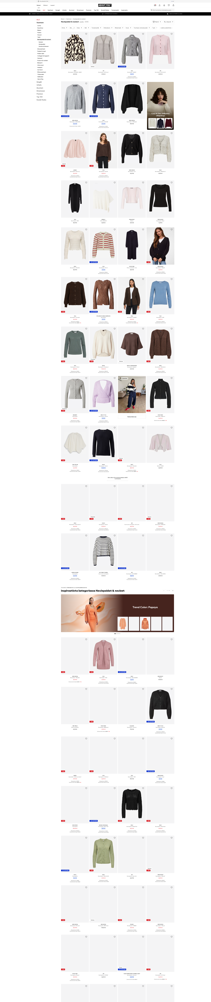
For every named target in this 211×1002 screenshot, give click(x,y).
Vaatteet (68, 19)
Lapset (52, 5)
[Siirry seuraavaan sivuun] (172, 590)
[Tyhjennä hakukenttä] (173, 10)
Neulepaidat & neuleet (79, 19)
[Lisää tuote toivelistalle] (86, 34)
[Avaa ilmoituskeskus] (164, 5)
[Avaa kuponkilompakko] (155, 5)
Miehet (45, 5)
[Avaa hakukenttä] (151, 10)
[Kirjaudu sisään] (160, 5)
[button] (157, 22)
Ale (71, 28)
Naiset (39, 5)
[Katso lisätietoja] (75, 76)
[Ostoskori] (173, 5)
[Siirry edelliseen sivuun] (163, 590)
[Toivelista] (169, 5)
